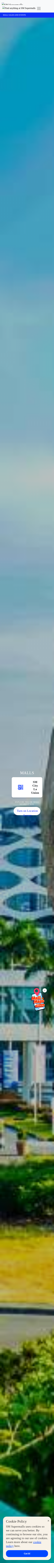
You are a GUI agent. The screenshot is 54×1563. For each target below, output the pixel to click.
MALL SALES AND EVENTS (14, 15)
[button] (19, 8)
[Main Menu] (39, 8)
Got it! (27, 1553)
